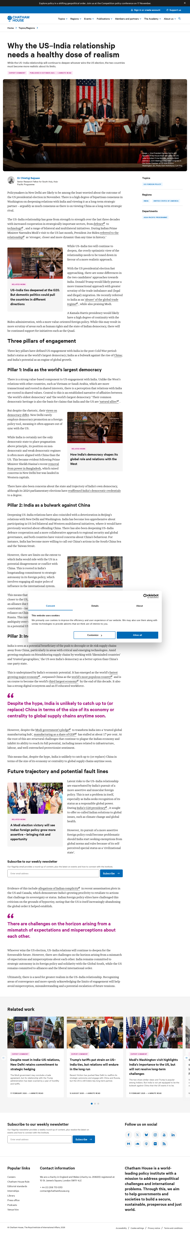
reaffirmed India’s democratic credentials (94, 490)
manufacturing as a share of (54, 734)
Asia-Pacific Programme (155, 217)
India (146, 201)
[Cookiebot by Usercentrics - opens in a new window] (146, 596)
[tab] (92, 1104)
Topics (22, 27)
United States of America (165, 201)
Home (10, 27)
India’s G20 (91, 808)
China (118, 355)
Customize (92, 635)
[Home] (18, 19)
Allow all (137, 635)
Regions (30, 27)
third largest (63, 681)
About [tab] (139, 606)
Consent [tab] (50, 606)
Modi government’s (52, 730)
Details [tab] (95, 606)
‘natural (108, 401)
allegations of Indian (58, 888)
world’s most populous (91, 677)
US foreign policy (152, 184)
